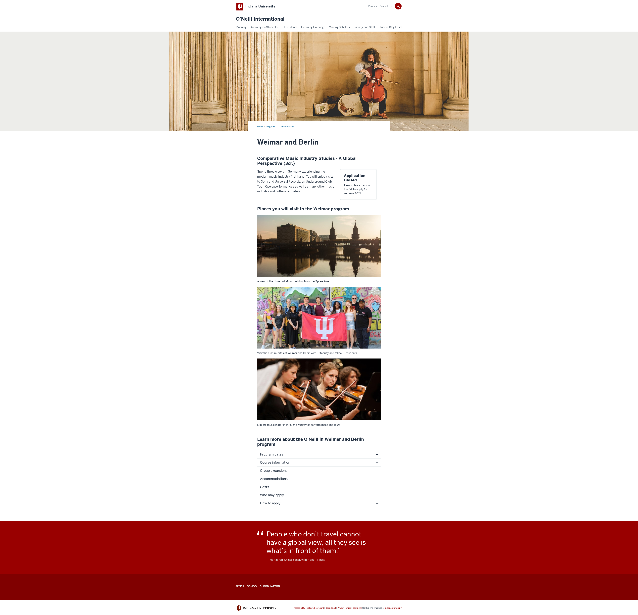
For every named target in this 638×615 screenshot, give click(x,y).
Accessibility (299, 608)
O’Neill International (260, 19)
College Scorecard (315, 608)
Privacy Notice (344, 608)
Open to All (330, 608)
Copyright (357, 608)
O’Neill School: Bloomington (258, 586)
